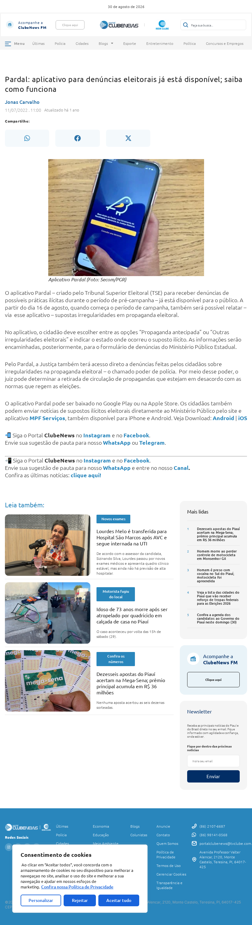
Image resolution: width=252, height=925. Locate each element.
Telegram (152, 442)
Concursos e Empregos (224, 43)
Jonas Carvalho (22, 101)
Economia (101, 826)
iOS (242, 417)
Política (189, 43)
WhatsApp (117, 442)
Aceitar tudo (118, 900)
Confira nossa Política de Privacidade (77, 887)
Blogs (103, 43)
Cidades (82, 43)
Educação (101, 834)
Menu (19, 43)
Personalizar (41, 900)
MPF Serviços (47, 417)
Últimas (38, 43)
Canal (181, 467)
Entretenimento (159, 43)
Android (223, 417)
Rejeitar (80, 900)
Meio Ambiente (106, 843)
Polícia (60, 43)
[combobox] (213, 24)
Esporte (129, 43)
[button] (27, 138)
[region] (80, 879)
